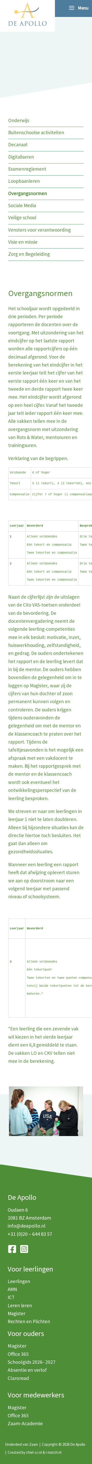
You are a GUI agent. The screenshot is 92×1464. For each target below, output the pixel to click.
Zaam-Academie (25, 1423)
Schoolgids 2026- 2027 (31, 1362)
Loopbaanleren (24, 181)
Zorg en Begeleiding (29, 254)
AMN (12, 1289)
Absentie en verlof (27, 1370)
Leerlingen (19, 1281)
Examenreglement (27, 169)
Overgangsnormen (27, 193)
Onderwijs (18, 120)
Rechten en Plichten (29, 1321)
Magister (16, 1313)
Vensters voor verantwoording (39, 230)
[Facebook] (12, 1249)
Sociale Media (22, 205)
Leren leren (20, 1305)
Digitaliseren (21, 157)
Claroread (18, 1378)
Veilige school (22, 217)
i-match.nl (53, 1452)
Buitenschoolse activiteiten (36, 132)
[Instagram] (24, 1249)
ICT (11, 1297)
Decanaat (18, 144)
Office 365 (18, 1354)
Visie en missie (23, 242)
